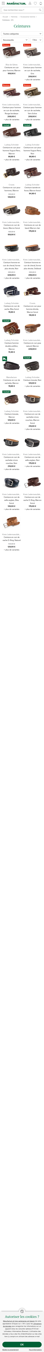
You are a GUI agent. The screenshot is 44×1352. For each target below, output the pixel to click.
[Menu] (3, 3)
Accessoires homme (27, 17)
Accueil (5, 17)
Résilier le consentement (10, 1350)
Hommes (14, 17)
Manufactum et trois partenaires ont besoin (19, 1321)
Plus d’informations (35, 1350)
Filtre (35, 40)
